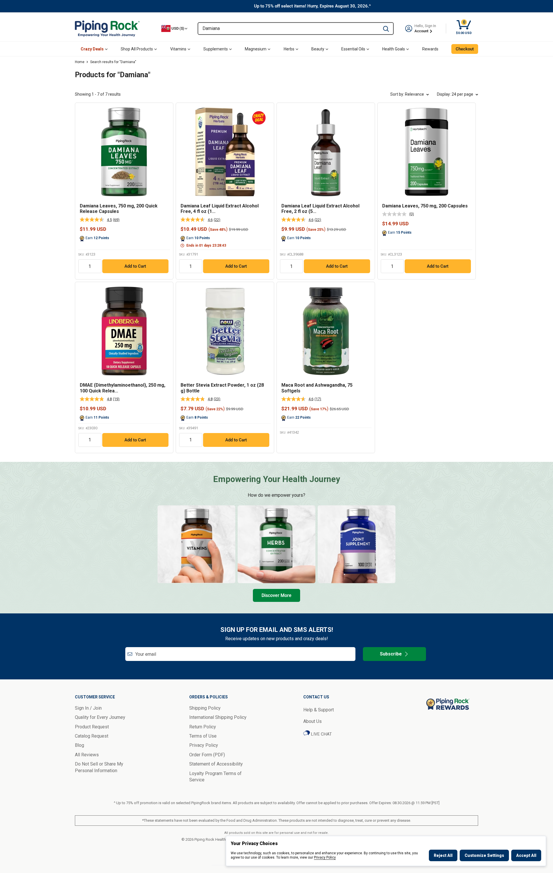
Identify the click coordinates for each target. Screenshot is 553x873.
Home (79, 62)
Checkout (465, 49)
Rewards (430, 49)
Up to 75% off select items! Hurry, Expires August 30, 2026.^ (312, 6)
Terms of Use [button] (203, 736)
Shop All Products (137, 49)
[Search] (386, 28)
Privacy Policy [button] (203, 745)
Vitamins (178, 49)
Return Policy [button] (202, 727)
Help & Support (318, 710)
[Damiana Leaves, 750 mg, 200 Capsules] (426, 151)
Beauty (317, 49)
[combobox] (288, 28)
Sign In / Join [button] (88, 708)
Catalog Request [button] (91, 736)
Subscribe (391, 654)
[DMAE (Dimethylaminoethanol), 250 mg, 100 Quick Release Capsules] (124, 331)
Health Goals (393, 49)
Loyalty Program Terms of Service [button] (215, 777)
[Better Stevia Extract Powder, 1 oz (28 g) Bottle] (225, 331)
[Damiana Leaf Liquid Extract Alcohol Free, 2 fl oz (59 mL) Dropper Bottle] (325, 151)
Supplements (215, 49)
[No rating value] (395, 214)
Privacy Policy (325, 857)
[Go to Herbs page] (276, 544)
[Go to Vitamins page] (196, 544)
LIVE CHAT (321, 734)
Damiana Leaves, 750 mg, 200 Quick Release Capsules (119, 208)
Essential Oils (353, 49)
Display (455, 94)
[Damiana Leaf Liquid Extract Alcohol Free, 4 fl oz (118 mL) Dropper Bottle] (225, 151)
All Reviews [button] (87, 754)
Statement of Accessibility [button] (216, 764)
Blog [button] (79, 745)
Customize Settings (484, 855)
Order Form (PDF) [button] (207, 754)
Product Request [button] (92, 727)
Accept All (526, 855)
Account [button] (421, 31)
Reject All (443, 855)
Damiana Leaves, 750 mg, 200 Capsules (425, 206)
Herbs (289, 49)
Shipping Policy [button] (205, 708)
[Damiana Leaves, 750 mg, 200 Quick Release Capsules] (124, 151)
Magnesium (255, 49)
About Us (312, 721)
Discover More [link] (276, 595)
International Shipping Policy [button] (218, 717)
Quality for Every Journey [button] (100, 717)
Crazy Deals (92, 49)
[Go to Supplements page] (356, 544)
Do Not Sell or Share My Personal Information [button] (99, 767)
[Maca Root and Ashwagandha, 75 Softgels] (325, 331)
